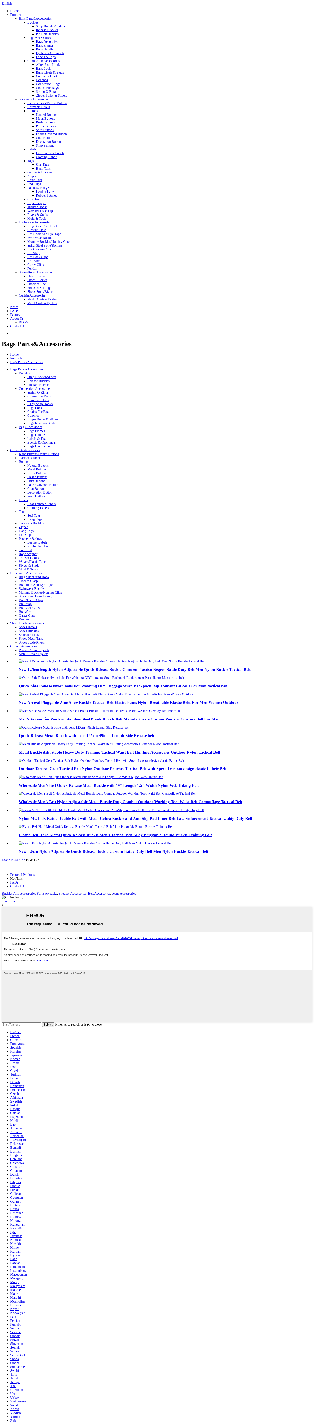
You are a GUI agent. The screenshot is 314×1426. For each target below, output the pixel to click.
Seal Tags (42, 164)
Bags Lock (43, 68)
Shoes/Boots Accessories (35, 272)
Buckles (32, 22)
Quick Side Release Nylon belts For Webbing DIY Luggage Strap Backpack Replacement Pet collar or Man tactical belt (123, 686)
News (14, 307)
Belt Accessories (99, 893)
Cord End (34, 199)
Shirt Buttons (45, 130)
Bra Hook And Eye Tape (44, 234)
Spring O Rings (46, 91)
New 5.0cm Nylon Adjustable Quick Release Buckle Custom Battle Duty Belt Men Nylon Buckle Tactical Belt (113, 851)
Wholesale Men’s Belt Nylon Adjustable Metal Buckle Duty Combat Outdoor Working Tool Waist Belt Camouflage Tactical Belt (130, 802)
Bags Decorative (47, 41)
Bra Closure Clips (39, 249)
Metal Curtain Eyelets (42, 303)
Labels (31, 149)
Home (14, 11)
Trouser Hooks (37, 207)
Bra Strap (33, 253)
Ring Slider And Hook (42, 226)
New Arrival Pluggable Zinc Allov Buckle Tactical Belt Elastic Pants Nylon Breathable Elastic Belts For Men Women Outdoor (128, 702)
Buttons (32, 111)
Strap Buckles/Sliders (50, 26)
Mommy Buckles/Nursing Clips (48, 241)
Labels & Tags (46, 57)
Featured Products (22, 874)
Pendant (32, 268)
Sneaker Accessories (72, 893)
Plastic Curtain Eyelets (42, 299)
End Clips (34, 184)
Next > (15, 859)
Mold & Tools (36, 218)
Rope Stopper (36, 203)
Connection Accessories (43, 61)
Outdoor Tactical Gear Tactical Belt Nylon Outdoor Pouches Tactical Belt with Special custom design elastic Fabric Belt (122, 768)
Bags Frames (44, 45)
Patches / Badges (38, 188)
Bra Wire (33, 261)
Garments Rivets (38, 107)
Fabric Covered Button (51, 134)
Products (16, 14)
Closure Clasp (36, 230)
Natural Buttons (46, 114)
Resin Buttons (45, 122)
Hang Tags (43, 168)
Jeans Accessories (124, 893)
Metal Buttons (45, 118)
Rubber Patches (46, 195)
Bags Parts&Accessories (35, 18)
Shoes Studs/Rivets (40, 291)
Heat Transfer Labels (50, 153)
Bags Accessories (39, 38)
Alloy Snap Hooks (48, 64)
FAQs (14, 311)
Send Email (9, 901)
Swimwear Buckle (39, 238)
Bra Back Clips (37, 257)
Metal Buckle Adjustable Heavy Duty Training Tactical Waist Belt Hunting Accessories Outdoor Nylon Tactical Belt (119, 752)
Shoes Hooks (36, 276)
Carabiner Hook (47, 76)
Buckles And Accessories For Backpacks (29, 893)
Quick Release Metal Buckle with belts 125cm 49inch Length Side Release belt (86, 735)
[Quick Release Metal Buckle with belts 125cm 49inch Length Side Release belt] (74, 727)
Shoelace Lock (37, 284)
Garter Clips (35, 264)
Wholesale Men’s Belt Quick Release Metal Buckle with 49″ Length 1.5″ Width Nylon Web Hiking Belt (109, 785)
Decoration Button (48, 141)
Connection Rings (48, 84)
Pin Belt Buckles (47, 34)
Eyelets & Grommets (50, 53)
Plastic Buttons (46, 126)
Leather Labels (46, 191)
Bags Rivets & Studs (50, 72)
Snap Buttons (45, 145)
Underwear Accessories (35, 222)
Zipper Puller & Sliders (51, 95)
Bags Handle (44, 49)
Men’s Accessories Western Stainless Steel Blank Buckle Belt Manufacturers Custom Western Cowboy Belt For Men (119, 719)
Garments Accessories (33, 99)
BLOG (23, 322)
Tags (30, 161)
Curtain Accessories (32, 295)
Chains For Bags (47, 88)
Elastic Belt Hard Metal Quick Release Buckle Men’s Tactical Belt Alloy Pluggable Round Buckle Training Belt (115, 835)
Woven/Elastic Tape (40, 211)
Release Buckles (47, 30)
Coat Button (44, 138)
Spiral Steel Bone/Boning (44, 245)
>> (23, 859)
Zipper (31, 176)
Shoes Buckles (37, 280)
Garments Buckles (39, 172)
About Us (16, 318)
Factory (15, 314)
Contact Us (17, 326)
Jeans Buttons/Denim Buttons (47, 103)
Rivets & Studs (37, 214)
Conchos (42, 80)
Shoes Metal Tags (39, 288)
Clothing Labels (46, 157)
